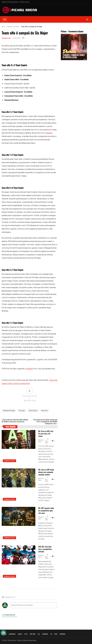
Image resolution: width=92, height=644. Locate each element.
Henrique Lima (6, 38)
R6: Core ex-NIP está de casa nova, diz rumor (45, 434)
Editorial (62, 634)
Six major (22, 410)
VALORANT (45, 634)
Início (3, 26)
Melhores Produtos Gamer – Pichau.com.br (15, 2)
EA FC (25, 634)
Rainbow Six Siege (13, 26)
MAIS (55, 634)
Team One (44, 410)
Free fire (32, 634)
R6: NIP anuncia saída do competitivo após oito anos (46, 510)
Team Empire (33, 410)
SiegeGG (49, 133)
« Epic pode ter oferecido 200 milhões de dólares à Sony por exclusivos (15, 421)
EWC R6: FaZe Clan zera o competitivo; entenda (45, 549)
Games (20, 634)
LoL (39, 634)
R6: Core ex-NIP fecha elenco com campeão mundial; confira (46, 472)
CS (51, 634)
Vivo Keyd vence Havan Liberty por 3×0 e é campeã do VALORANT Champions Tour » (45, 421)
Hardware (12, 634)
